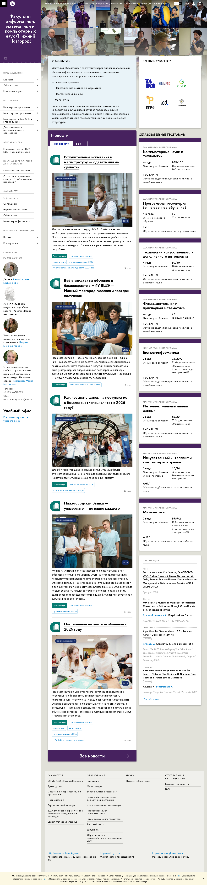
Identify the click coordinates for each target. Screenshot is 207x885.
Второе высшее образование (102, 791)
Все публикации (151, 699)
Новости (60, 135)
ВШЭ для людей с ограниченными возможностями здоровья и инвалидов (65, 813)
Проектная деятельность (16, 170)
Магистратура (94, 786)
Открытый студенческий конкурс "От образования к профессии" (18, 179)
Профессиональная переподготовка (97, 812)
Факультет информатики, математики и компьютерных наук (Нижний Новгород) (20, 28)
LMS (167, 789)
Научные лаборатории (138, 780)
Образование (10, 215)
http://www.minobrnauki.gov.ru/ (64, 853)
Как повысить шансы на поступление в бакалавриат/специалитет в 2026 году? (95, 402)
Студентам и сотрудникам (175, 777)
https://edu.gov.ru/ (110, 853)
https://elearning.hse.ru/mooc (167, 853)
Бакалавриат (93, 780)
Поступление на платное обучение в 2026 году (95, 626)
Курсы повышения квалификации (104, 805)
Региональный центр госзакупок (103, 818)
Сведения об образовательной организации (64, 793)
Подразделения (56, 799)
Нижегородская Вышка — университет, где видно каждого (92, 505)
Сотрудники (10, 203)
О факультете (10, 197)
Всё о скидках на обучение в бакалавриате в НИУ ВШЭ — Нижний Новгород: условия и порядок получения (96, 288)
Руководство (55, 786)
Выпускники (93, 829)
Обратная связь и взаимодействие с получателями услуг (104, 837)
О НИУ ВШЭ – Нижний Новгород (65, 780)
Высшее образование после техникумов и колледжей (101, 798)
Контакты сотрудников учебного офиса (15, 419)
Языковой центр (95, 824)
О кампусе (55, 775)
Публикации (151, 560)
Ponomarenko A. (164, 686)
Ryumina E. (148, 615)
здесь (180, 876)
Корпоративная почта (177, 783)
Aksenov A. (161, 615)
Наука (130, 775)
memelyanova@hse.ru (21, 399)
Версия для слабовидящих (61, 805)
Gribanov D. (149, 643)
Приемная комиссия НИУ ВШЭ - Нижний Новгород (16, 150)
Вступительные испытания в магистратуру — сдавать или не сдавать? (91, 161)
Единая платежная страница (62, 821)
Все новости (92, 756)
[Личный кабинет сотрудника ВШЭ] (193, 3)
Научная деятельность (15, 209)
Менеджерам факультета (16, 221)
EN (180, 3)
